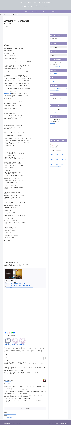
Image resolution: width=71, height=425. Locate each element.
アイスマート (25, 348)
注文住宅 (39, 350)
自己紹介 (51, 101)
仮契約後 (18, 350)
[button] (66, 38)
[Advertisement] (25, 36)
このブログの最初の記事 (55, 66)
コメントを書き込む (25, 408)
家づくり (29, 350)
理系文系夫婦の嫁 (53, 73)
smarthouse (18, 348)
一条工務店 (12, 350)
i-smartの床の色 (7, 93)
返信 (44, 404)
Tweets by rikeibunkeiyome (55, 81)
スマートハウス (32, 348)
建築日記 (34, 350)
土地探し (23, 350)
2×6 (6, 348)
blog (9, 348)
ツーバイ (39, 348)
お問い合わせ (52, 123)
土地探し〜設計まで (9, 26)
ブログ (43, 348)
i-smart (12, 348)
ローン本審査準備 (8, 417)
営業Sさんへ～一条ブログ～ (10, 414)
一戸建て (7, 350)
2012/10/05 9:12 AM (7, 381)
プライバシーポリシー (54, 112)
